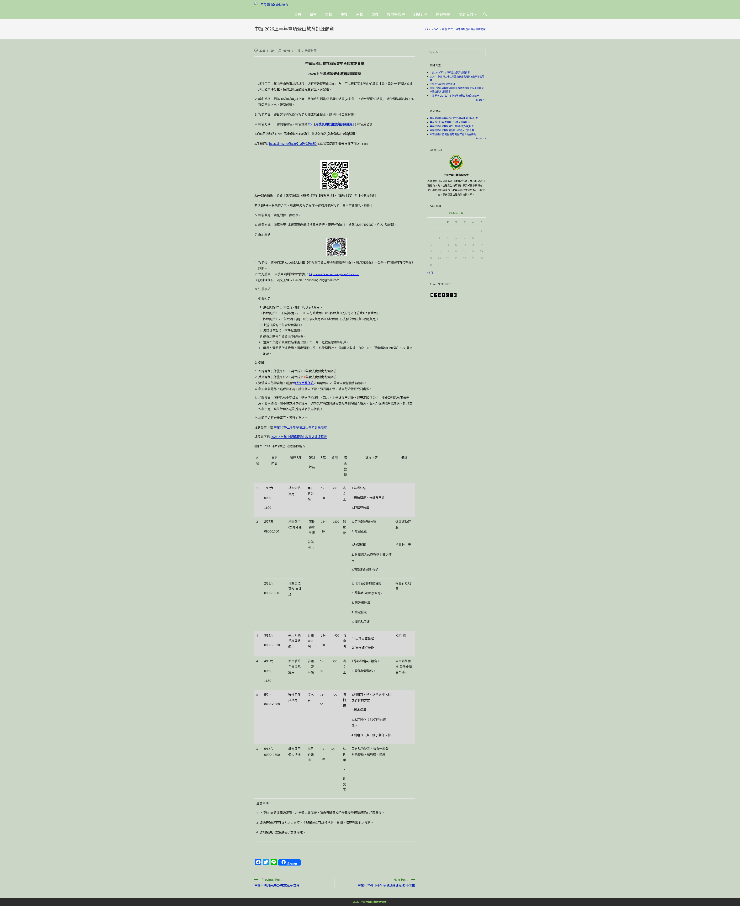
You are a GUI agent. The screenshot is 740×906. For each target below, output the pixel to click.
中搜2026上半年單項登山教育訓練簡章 (300, 427)
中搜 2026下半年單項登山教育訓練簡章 (450, 72)
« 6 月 (430, 272)
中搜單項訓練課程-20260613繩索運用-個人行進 (454, 118)
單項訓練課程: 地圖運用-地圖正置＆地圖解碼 (453, 134)
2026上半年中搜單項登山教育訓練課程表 (299, 437)
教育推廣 (311, 50)
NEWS (286, 50)
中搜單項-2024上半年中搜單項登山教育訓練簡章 (454, 95)
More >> (481, 99)
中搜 (298, 50)
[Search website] (485, 14)
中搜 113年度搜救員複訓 (442, 84)
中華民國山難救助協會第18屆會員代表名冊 (452, 130)
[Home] (426, 29)
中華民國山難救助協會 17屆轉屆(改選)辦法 (452, 126)
